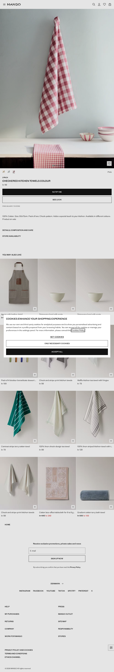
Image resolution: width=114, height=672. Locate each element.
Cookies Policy (78, 330)
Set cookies (57, 337)
